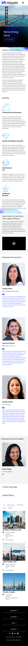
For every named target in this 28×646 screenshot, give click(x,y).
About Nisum (13, 610)
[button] (23, 3)
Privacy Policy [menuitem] (18, 637)
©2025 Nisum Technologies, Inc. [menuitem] (14, 640)
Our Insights (13, 616)
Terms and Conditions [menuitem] (10, 637)
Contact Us (13, 629)
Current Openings (9, 39)
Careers (13, 623)
